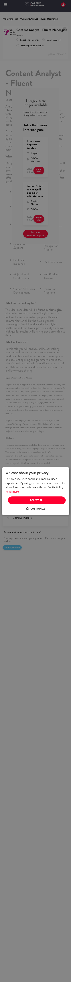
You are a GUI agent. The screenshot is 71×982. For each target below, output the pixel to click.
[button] (35, 508)
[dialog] (35, 491)
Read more (12, 491)
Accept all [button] (37, 500)
